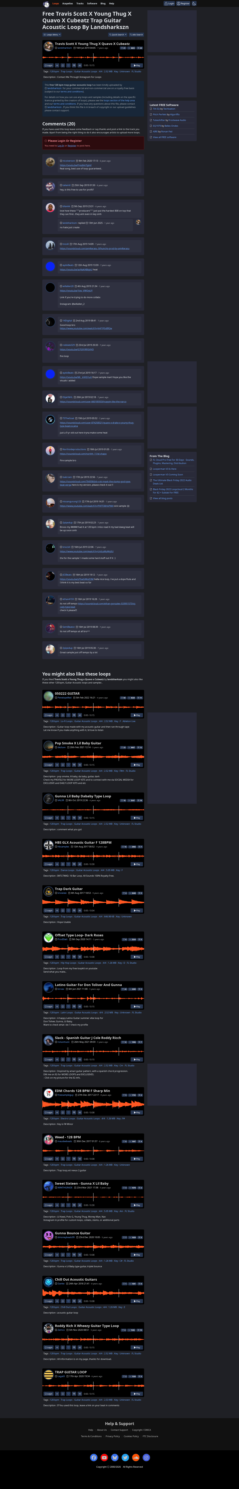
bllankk (66, 206)
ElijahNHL (68, 397)
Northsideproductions (74, 449)
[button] (194, 3)
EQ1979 (157, 125)
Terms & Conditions (91, 1436)
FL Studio (136, 71)
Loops (55, 3)
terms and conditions (72, 91)
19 (141, 800)
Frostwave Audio (177, 120)
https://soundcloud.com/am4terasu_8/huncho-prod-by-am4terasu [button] (94, 248)
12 (141, 747)
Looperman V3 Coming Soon (168, 474)
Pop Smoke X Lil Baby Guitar (78, 743)
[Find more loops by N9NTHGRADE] (57, 1205)
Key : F (117, 721)
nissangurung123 (72, 501)
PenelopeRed (65, 697)
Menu (53, 34)
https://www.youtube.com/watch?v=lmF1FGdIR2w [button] (86, 328)
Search (138, 34)
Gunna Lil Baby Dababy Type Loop (83, 796)
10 (141, 1330)
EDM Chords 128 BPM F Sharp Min (82, 1090)
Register (72, 145)
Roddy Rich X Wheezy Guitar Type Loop (87, 1325)
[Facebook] (94, 1457)
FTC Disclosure (150, 1436)
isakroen (67, 477)
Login (49, 65)
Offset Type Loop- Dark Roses (79, 935)
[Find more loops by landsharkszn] (57, 65)
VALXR (61, 800)
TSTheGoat (68, 418)
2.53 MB (108, 1399)
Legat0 (61, 1376)
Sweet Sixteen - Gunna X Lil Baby (82, 1183)
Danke (61, 1283)
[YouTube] (104, 1457)
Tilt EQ (156, 108)
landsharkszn (65, 47)
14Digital (67, 320)
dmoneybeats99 (66, 1237)
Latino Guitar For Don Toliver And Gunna (88, 984)
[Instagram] (146, 1457)
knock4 (66, 546)
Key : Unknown (122, 71)
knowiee (62, 892)
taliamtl (67, 185)
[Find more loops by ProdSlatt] (57, 957)
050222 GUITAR (67, 693)
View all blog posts (162, 498)
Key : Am (118, 1211)
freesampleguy (65, 1094)
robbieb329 (69, 345)
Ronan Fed (166, 131)
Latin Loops (67, 1012)
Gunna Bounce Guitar (72, 1233)
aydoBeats (68, 265)
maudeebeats (65, 1141)
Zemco (61, 1329)
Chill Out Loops (69, 1307)
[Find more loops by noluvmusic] (57, 1059)
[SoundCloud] (136, 1457)
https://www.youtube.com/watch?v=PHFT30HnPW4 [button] (86, 505)
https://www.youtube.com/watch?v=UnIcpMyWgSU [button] (87, 551)
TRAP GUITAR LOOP (71, 1372)
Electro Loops (68, 1118)
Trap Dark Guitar (69, 888)
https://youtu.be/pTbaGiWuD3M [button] (77, 579)
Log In (61, 145)
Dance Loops (67, 870)
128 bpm (54, 71)
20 (141, 48)
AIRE (155, 131)
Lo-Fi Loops (67, 721)
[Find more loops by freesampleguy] (57, 1112)
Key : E (122, 1307)
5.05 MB (110, 870)
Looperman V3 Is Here (164, 468)
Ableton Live (129, 721)
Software (92, 3)
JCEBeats (67, 574)
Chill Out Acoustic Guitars (76, 1279)
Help (111, 3)
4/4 (100, 71)
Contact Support (119, 1429)
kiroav (61, 988)
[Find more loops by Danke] (57, 1301)
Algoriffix (175, 114)
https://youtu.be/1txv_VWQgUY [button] (76, 290)
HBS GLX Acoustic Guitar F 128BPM (83, 842)
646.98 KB (109, 916)
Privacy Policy (113, 1436)
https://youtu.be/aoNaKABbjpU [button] (76, 269)
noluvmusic (64, 1041)
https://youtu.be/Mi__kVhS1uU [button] (76, 377)
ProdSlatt (62, 939)
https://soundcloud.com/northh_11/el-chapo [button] (83, 453)
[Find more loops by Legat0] (57, 1394)
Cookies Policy (131, 1436)
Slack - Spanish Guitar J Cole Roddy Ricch (88, 1037)
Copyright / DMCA (141, 1429)
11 (141, 698)
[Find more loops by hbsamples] (57, 864)
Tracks (80, 3)
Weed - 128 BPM (68, 1137)
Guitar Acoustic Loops (85, 71)
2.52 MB (108, 71)
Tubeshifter (159, 120)
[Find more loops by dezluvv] (57, 765)
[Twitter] (125, 1457)
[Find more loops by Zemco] (57, 1347)
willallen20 (68, 286)
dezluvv (62, 747)
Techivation (169, 108)
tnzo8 (66, 244)
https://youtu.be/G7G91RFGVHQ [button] (77, 349)
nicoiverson (69, 160)
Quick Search (118, 34)
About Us (102, 1429)
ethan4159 (68, 599)
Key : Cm (118, 1065)
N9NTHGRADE (65, 1187)
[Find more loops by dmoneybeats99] (57, 1255)
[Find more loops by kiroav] (57, 1006)
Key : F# (121, 1118)
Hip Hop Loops (68, 962)
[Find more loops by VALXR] (57, 818)
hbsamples (63, 846)
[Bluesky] (115, 1457)
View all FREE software (164, 137)
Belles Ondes (171, 125)
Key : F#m (119, 770)
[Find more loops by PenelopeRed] (57, 715)
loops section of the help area (119, 100)
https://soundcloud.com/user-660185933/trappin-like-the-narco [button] (93, 401)
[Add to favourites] (68, 65)
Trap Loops (66, 71)
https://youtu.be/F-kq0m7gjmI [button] (75, 165)
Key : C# (118, 1260)
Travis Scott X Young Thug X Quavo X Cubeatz (92, 43)
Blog (103, 3)
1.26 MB (112, 962)
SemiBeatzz (69, 626)
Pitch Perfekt (160, 114)
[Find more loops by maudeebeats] (57, 1159)
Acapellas (67, 3)
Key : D (121, 962)
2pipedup (68, 522)
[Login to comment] (74, 65)
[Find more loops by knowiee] (57, 910)
